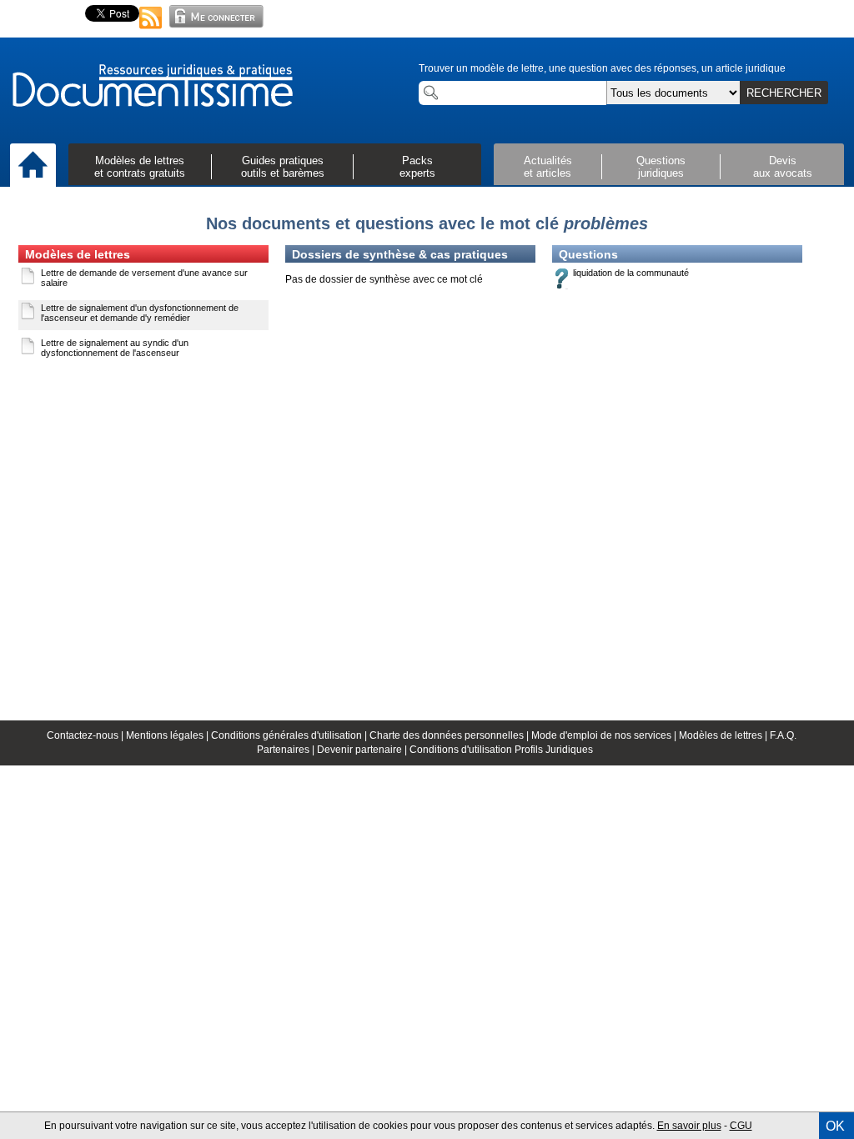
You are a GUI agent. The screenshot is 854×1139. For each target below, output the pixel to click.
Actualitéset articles (548, 166)
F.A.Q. (783, 735)
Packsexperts (417, 166)
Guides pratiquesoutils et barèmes (282, 166)
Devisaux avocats (782, 166)
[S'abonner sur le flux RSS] (151, 30)
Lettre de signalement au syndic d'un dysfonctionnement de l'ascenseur (114, 348)
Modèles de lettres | (724, 735)
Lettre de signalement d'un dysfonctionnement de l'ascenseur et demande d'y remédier (140, 313)
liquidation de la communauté (631, 273)
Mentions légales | (168, 735)
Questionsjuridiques (661, 166)
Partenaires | (287, 749)
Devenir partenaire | (363, 749)
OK (835, 1126)
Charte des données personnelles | (450, 735)
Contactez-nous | (86, 735)
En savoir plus (689, 1125)
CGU (741, 1125)
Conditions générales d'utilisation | (290, 735)
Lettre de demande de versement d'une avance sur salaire (144, 278)
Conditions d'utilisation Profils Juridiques (501, 749)
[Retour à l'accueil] (152, 87)
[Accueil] (33, 165)
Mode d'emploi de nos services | (605, 735)
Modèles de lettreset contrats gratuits (139, 166)
